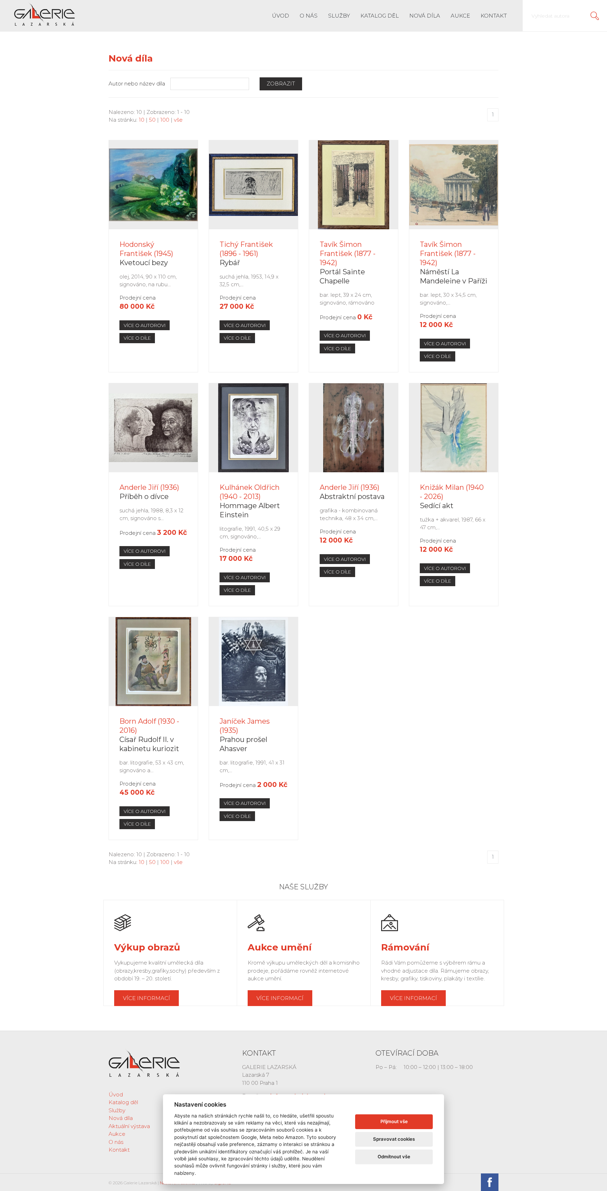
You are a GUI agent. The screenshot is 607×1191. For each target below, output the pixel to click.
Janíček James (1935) (245, 735)
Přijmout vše (394, 1121)
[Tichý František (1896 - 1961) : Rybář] (253, 184)
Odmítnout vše (394, 1156)
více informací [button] (146, 998)
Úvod (280, 15)
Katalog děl (379, 15)
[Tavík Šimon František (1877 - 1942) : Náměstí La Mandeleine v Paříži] (453, 184)
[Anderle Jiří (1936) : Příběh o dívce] (153, 427)
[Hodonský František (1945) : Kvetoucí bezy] (153, 184)
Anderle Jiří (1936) (149, 492)
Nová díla (424, 15)
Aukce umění (280, 947)
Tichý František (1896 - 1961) (246, 253)
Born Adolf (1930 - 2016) (149, 735)
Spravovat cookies (394, 1139)
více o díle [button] (137, 338)
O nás (309, 15)
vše (178, 119)
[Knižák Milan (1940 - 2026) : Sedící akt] (453, 427)
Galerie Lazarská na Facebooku (489, 1182)
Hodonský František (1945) (146, 253)
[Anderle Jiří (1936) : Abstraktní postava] (353, 427)
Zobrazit (281, 83)
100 (164, 119)
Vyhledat (594, 16)
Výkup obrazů (147, 947)
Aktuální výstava (129, 1126)
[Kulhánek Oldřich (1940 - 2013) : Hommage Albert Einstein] (253, 427)
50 (152, 119)
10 (141, 119)
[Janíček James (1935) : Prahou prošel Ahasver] (253, 661)
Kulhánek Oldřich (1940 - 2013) (250, 501)
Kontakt (494, 15)
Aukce (460, 15)
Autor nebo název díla (137, 83)
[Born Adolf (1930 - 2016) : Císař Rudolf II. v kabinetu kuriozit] (153, 661)
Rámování (405, 947)
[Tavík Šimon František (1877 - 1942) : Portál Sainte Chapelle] (353, 184)
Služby (339, 15)
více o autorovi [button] (144, 325)
